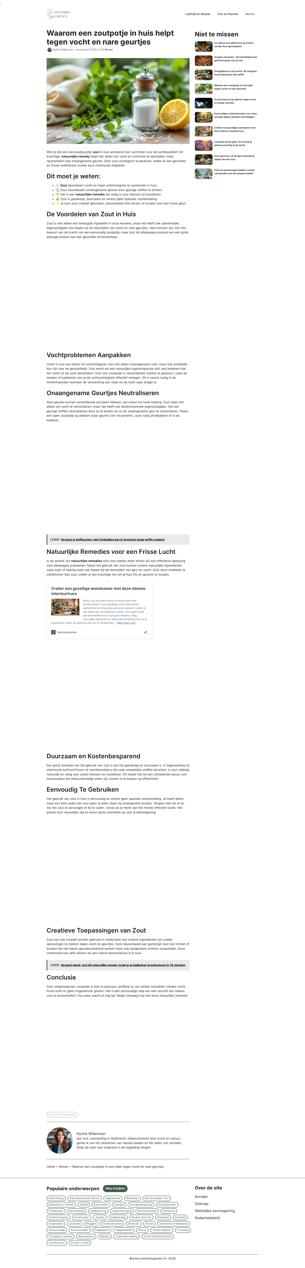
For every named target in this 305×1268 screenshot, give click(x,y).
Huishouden (81, 1217)
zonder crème (80, 1242)
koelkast (180, 1217)
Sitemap (201, 1204)
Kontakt (201, 1197)
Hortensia (169, 1211)
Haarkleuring (98, 1211)
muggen (91, 1223)
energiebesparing (141, 1204)
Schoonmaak (57, 1230)
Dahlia (84, 1204)
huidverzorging (58, 1217)
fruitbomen (56, 1211)
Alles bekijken (115, 1188)
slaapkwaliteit (123, 1230)
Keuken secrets (141, 1217)
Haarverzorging (122, 1211)
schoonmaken (80, 1230)
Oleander (133, 1223)
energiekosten (167, 1204)
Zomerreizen (57, 1242)
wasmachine (86, 1236)
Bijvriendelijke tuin (157, 1198)
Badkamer (132, 1198)
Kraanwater (56, 1223)
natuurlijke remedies (62, 1114)
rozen (149, 1223)
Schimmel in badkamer (173, 1223)
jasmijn (100, 1217)
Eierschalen (101, 1204)
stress (142, 1230)
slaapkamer (101, 1230)
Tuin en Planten (227, 14)
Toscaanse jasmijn (60, 1236)
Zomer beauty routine (158, 1236)
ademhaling (56, 1198)
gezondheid (76, 1211)
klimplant (163, 1217)
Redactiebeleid (207, 1218)
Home (51, 1166)
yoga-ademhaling (127, 1236)
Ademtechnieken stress (85, 1198)
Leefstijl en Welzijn (197, 14)
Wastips (105, 1236)
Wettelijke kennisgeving (215, 1211)
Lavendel (74, 1223)
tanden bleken (161, 1230)
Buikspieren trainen (61, 1204)
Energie (119, 1204)
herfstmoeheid (147, 1211)
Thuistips (183, 1230)
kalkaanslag (118, 1217)
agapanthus (112, 1198)
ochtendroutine (112, 1223)
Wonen (250, 14)
